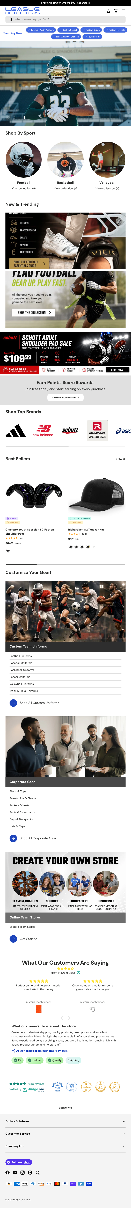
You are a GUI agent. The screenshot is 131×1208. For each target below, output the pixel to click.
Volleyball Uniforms (22, 684)
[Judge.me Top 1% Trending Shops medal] (114, 1086)
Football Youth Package (42, 30)
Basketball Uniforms (22, 670)
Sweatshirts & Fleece (23, 798)
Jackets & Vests (20, 805)
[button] (116, 11)
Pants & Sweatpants (22, 812)
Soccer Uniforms (20, 677)
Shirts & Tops (18, 791)
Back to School (70, 30)
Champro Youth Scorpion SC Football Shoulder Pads (30, 531)
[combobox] (65, 19)
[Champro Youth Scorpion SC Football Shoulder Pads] (34, 495)
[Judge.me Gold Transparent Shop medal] (86, 1086)
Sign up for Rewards (65, 397)
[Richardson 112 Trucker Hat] (97, 495)
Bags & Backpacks (21, 819)
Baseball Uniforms (21, 663)
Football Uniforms (21, 656)
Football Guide (93, 30)
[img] (65, 969)
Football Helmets (117, 30)
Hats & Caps (17, 826)
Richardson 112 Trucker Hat (86, 529)
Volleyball (107, 183)
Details (89, 2)
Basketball (65, 183)
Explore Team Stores (22, 927)
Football (23, 183)
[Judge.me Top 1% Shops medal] (100, 1086)
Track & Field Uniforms (24, 691)
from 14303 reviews (63, 973)
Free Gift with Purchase (67, 36)
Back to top (65, 1107)
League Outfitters (21, 1199)
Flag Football (94, 36)
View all (121, 459)
